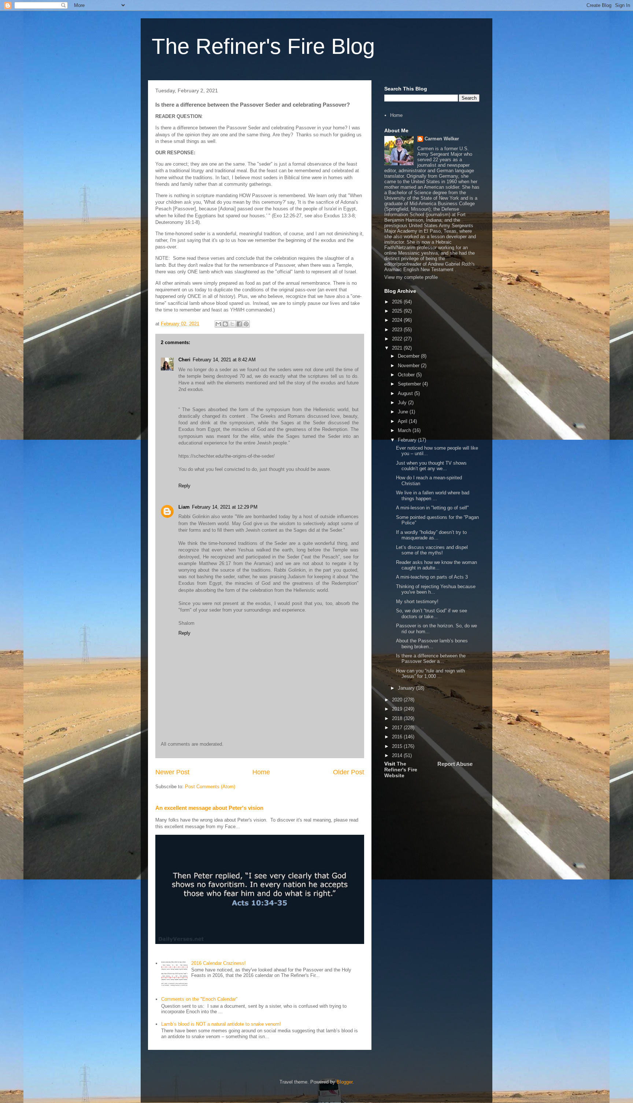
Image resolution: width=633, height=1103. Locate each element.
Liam (184, 507)
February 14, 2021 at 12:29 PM (225, 507)
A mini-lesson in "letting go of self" (432, 507)
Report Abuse (455, 764)
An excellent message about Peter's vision (209, 808)
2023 (398, 329)
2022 (398, 339)
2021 (398, 348)
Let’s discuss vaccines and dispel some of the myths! (432, 550)
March (405, 430)
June (404, 411)
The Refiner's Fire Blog (263, 46)
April (403, 421)
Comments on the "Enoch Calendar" (199, 999)
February (408, 440)
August (406, 393)
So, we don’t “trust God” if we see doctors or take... (431, 613)
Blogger (344, 1082)
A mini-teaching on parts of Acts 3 (432, 577)
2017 (398, 727)
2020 (398, 699)
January (407, 688)
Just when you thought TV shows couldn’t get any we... (431, 466)
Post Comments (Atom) (210, 786)
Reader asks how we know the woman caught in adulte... (436, 565)
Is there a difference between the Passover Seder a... (431, 658)
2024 (398, 320)
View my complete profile (411, 277)
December (409, 356)
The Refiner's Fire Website (400, 769)
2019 (398, 709)
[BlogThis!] (225, 324)
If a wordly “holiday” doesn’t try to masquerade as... (431, 535)
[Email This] (218, 324)
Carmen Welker (442, 138)
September (410, 384)
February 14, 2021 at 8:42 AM (224, 359)
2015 (398, 746)
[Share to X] (232, 324)
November (409, 365)
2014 (398, 755)
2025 (398, 311)
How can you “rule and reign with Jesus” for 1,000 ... (430, 673)
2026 (398, 302)
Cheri (184, 359)
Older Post (348, 772)
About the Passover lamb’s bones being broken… (432, 643)
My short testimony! (417, 601)
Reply (184, 485)
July (403, 402)
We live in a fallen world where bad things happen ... (432, 495)
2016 (398, 736)
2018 (398, 718)
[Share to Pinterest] (246, 324)
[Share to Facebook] (239, 324)
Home (261, 772)
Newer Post (172, 772)
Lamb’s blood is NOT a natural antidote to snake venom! (221, 1024)
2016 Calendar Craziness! (218, 963)
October (407, 374)
